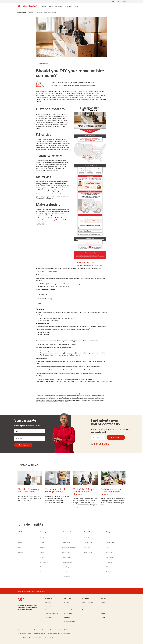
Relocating (65, 572)
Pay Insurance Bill (68, 609)
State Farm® (40, 85)
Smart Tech (87, 547)
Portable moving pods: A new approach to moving (112, 491)
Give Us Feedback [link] (49, 617)
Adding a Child (66, 552)
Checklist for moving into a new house (28, 490)
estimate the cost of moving (45, 220)
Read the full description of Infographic (89, 265)
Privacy (29, 629)
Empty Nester (66, 576)
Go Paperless (67, 617)
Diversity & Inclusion (87, 606)
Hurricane (109, 552)
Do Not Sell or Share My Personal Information (59, 633)
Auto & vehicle (22, 538)
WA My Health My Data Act (24, 633)
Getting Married (66, 542)
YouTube (103, 617)
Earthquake (109, 538)
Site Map (66, 629)
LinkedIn (103, 613)
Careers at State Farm (87, 602)
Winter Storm (110, 572)
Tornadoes (109, 562)
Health (42, 552)
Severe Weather (110, 557)
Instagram (103, 609)
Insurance (43, 557)
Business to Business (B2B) (51, 613)
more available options (64, 97)
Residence (21, 552)
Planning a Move (67, 562)
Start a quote (23, 445)
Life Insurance (44, 562)
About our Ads (21, 629)
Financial (42, 547)
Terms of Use (49, 629)
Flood (107, 547)
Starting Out (65, 538)
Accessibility (58, 629)
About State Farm (49, 606)
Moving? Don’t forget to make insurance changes (85, 491)
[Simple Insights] (30, 7)
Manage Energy (88, 542)
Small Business (44, 572)
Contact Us (48, 602)
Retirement (43, 567)
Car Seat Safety (88, 538)
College (42, 538)
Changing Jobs (66, 557)
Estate (42, 542)
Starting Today (88, 552)
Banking (20, 542)
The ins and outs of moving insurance (55, 490)
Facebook (103, 602)
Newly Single (66, 567)
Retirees (84, 609)
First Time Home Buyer (68, 547)
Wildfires (108, 567)
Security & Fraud (38, 629)
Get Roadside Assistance (70, 606)
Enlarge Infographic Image (85, 262)
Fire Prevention (110, 542)
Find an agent (116, 437)
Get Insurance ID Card (69, 621)
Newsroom (48, 609)
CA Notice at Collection (39, 633)
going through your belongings (78, 91)
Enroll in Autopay (68, 613)
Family (20, 547)
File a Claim (66, 602)
